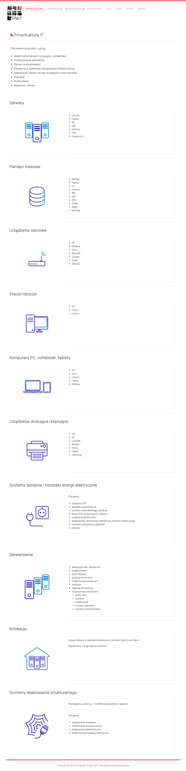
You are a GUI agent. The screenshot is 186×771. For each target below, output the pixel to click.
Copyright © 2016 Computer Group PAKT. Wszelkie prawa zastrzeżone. (93, 765)
